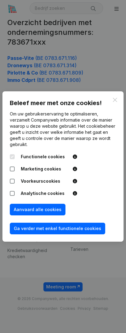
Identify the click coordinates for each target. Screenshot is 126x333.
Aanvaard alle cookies (37, 209)
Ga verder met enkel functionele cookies (57, 228)
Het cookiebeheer (96, 126)
